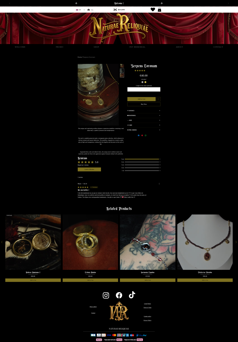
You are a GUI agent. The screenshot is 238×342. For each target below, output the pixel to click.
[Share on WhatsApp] (146, 135)
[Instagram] (106, 295)
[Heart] (152, 9)
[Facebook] (119, 295)
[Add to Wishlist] (158, 99)
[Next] (228, 3)
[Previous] (9, 3)
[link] (144, 70)
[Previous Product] (2, 242)
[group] (119, 248)
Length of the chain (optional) (144, 85)
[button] (159, 9)
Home (80, 57)
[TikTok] (132, 295)
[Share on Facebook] (139, 135)
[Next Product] (236, 242)
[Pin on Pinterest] (142, 135)
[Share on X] (149, 135)
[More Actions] (159, 184)
